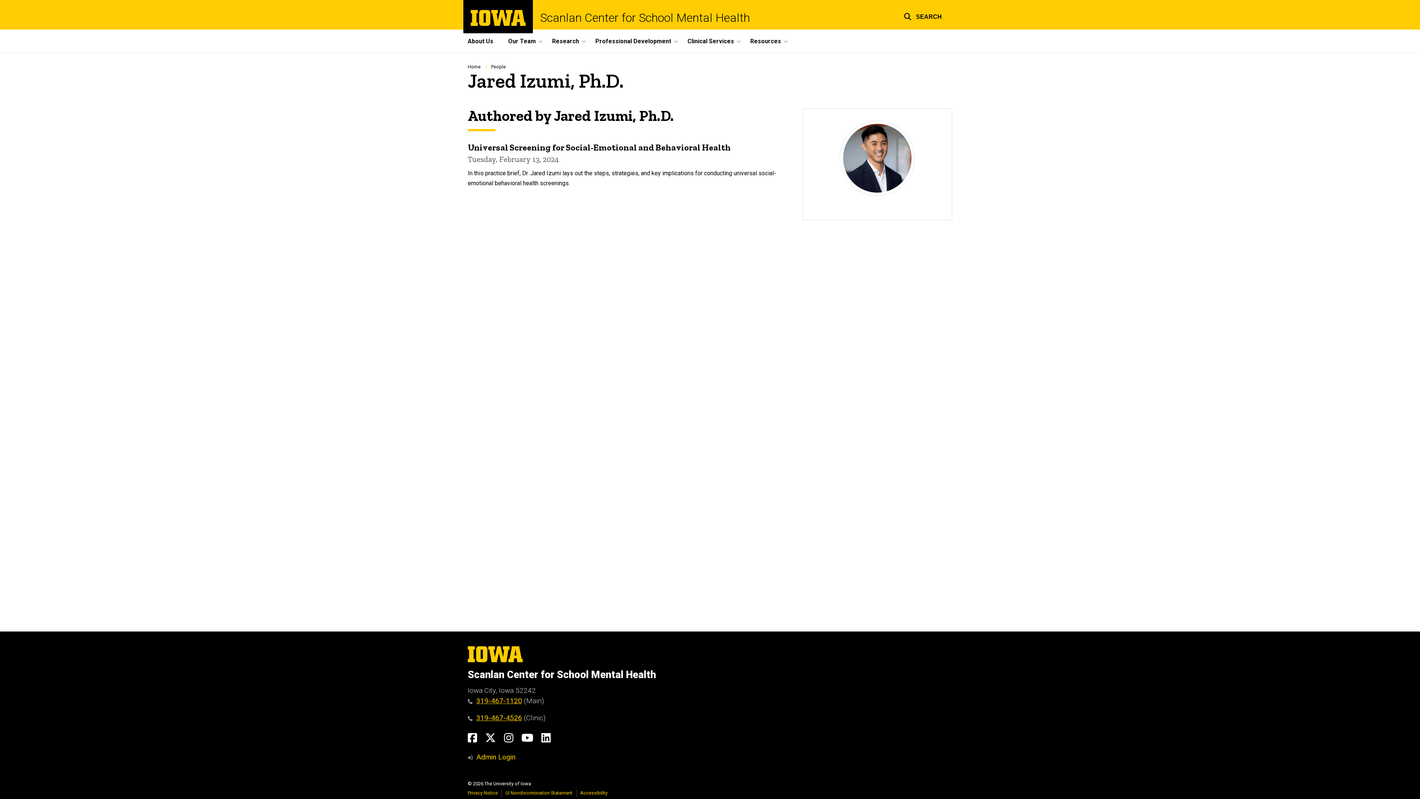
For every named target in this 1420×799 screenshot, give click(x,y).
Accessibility (594, 793)
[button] (922, 15)
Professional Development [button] (633, 41)
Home (474, 67)
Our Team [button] (522, 41)
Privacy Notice (483, 793)
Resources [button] (765, 41)
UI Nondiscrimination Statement (539, 793)
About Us (480, 41)
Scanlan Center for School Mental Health (645, 18)
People (498, 67)
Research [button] (565, 41)
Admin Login (495, 757)
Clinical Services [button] (710, 41)
